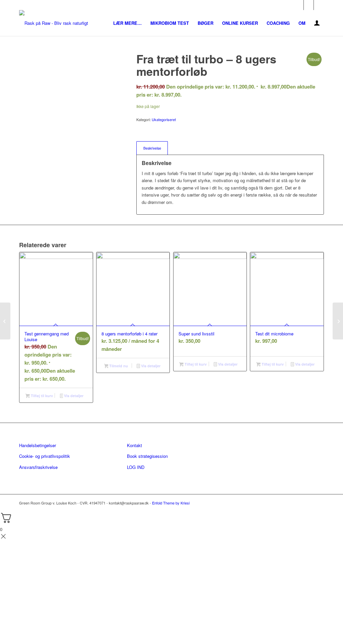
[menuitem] (127, 23)
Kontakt (134, 445)
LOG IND (135, 467)
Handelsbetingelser (37, 445)
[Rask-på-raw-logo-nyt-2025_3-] (53, 23)
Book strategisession (147, 456)
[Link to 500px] (319, 5)
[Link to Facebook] (298, 5)
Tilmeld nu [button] (118, 365)
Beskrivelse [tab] (152, 148)
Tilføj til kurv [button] (41, 395)
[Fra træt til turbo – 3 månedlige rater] (338, 321)
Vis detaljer (73, 395)
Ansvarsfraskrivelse (38, 467)
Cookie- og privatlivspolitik (44, 456)
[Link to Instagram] (309, 5)
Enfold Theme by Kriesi (171, 502)
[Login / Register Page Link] (317, 24)
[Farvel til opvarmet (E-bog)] (5, 321)
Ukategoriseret (164, 119)
